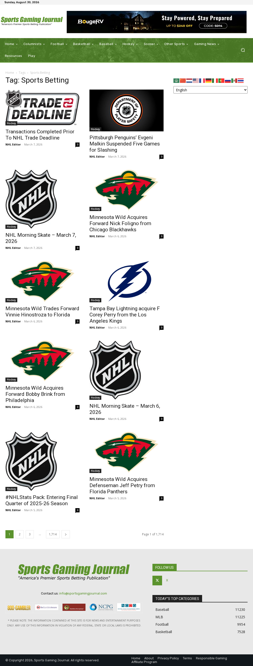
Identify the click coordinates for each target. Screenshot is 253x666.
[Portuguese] (221, 80)
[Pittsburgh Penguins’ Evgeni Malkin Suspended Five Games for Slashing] (126, 110)
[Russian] (228, 80)
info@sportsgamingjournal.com (83, 593)
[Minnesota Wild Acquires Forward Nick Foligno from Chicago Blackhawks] (126, 190)
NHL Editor (13, 144)
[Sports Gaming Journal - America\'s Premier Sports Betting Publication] (31, 21)
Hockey (11, 123)
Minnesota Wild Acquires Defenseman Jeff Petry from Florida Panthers (122, 485)
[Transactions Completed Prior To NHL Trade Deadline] (42, 107)
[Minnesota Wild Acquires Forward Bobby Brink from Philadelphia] (42, 361)
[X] (157, 580)
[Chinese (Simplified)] (183, 80)
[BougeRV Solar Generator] (157, 22)
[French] (202, 80)
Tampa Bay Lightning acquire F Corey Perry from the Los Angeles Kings (124, 315)
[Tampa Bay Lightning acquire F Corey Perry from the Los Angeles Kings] (126, 281)
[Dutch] (189, 80)
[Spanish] (234, 80)
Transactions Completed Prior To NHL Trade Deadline (39, 135)
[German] (209, 80)
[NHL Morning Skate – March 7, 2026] (42, 199)
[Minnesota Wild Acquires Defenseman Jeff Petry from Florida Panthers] (126, 452)
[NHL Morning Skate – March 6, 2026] (126, 370)
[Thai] (241, 80)
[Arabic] (176, 80)
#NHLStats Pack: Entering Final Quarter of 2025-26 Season (41, 500)
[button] (243, 50)
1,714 (53, 534)
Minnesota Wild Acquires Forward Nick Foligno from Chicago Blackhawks (120, 223)
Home (9, 73)
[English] (196, 80)
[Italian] (215, 80)
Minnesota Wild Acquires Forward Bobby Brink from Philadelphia (35, 394)
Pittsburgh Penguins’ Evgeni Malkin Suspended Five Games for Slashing (124, 144)
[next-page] (66, 534)
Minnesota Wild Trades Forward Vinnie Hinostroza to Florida (42, 312)
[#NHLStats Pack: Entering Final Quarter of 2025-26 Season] (42, 461)
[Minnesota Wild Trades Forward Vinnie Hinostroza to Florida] (42, 281)
